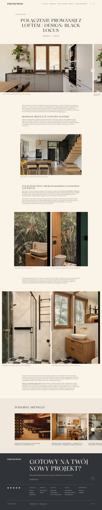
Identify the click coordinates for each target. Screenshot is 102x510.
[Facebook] (10, 487)
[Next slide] (93, 70)
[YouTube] (19, 487)
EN (94, 503)
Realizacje (46, 36)
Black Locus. (62, 111)
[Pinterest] (16, 487)
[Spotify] (13, 487)
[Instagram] (8, 487)
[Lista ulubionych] (94, 4)
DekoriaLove (45, 176)
